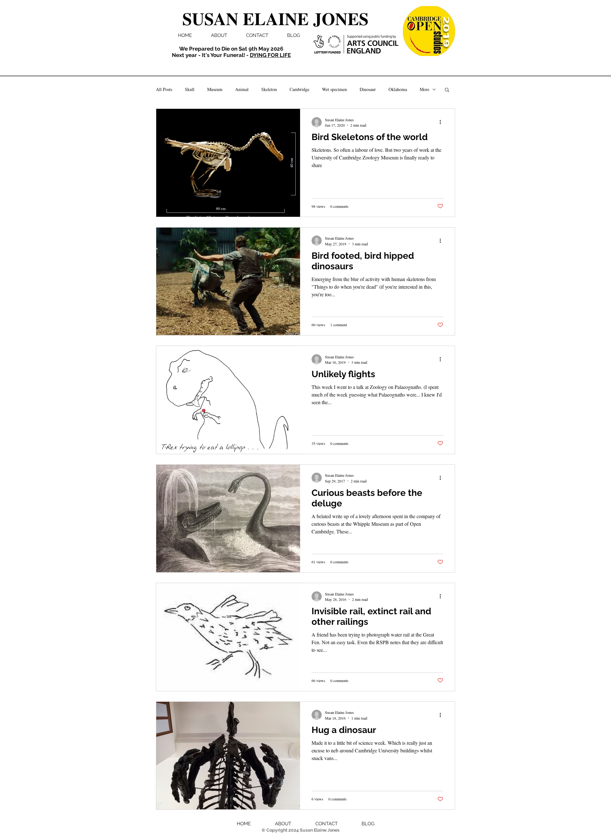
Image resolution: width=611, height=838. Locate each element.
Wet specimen (334, 89)
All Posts (164, 89)
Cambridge (299, 89)
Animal (242, 89)
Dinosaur (368, 89)
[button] (447, 90)
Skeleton (269, 89)
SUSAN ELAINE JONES (275, 18)
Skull (189, 89)
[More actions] (442, 122)
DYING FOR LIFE (270, 55)
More (424, 89)
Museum (214, 89)
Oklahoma (398, 89)
